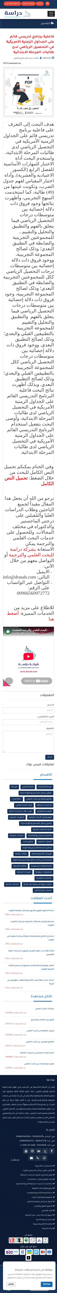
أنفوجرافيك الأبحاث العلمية (40, 817)
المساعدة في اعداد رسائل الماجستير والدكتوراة (32, 860)
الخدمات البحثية (12, 884)
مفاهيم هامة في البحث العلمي (39, 799)
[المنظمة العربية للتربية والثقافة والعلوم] (26, 1240)
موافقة (46, 1284)
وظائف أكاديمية (19, 866)
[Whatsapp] (44, 1158)
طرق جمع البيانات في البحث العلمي (39, 1064)
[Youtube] (26, 1151)
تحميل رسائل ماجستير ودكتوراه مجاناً (36, 824)
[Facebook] (52, 1151)
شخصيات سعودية (44, 872)
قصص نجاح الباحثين (43, 891)
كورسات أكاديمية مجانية (42, 854)
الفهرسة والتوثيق (44, 811)
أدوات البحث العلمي (24, 805)
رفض (11, 1284)
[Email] (31, 1158)
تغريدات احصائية (24, 872)
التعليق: (50, 729)
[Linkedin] (39, 1151)
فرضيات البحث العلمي (44, 1009)
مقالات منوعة (21, 854)
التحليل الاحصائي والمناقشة (40, 836)
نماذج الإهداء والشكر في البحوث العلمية (37, 1053)
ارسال (49, 757)
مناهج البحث (28, 842)
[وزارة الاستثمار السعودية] (45, 1240)
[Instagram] (32, 1151)
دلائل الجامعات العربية (42, 830)
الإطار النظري (27, 787)
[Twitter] (45, 1151)
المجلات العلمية (16, 836)
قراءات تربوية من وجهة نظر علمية (38, 884)
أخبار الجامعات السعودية (41, 866)
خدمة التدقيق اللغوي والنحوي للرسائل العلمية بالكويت (31, 911)
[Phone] (38, 1158)
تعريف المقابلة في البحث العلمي (40, 1031)
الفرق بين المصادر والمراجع (42, 1020)
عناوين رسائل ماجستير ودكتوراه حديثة (36, 793)
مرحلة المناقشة (45, 787)
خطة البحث (16, 799)
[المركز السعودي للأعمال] (39, 1240)
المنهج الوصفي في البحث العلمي (40, 1042)
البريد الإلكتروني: (45, 717)
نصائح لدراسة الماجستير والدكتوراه (37, 848)
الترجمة (14, 787)
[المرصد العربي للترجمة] (32, 1240)
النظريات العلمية (17, 817)
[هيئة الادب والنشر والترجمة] (16, 1240)
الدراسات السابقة (44, 805)
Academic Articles (44, 878)
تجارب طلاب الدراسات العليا (20, 811)
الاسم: (50, 705)
